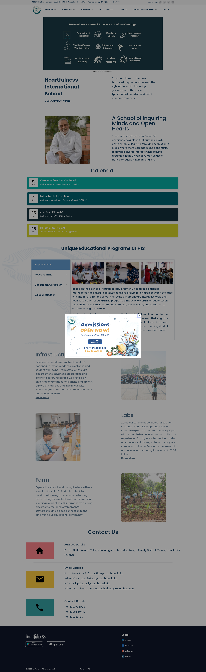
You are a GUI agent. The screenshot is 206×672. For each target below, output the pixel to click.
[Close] (139, 315)
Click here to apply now (95, 341)
